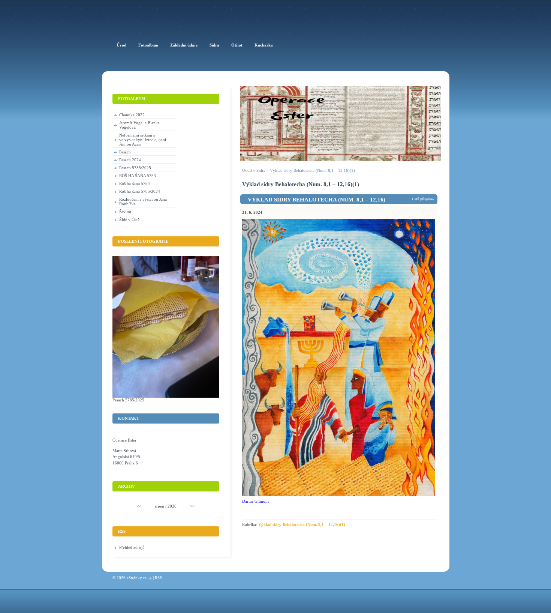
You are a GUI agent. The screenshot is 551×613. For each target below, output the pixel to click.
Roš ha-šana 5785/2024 (139, 191)
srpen (159, 506)
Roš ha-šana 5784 (134, 183)
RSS (158, 577)
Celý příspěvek (423, 199)
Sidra (260, 170)
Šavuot (125, 211)
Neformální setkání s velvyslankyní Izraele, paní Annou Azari (142, 139)
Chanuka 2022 (132, 115)
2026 (172, 506)
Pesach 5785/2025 (135, 167)
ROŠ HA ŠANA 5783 (137, 175)
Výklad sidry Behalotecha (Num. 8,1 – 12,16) (316, 200)
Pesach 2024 (130, 160)
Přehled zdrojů (132, 547)
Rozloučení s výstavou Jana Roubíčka (143, 201)
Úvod (247, 170)
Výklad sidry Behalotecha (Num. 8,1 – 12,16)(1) (301, 524)
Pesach (125, 152)
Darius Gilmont (255, 501)
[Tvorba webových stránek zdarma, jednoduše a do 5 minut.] (150, 578)
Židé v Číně (129, 219)
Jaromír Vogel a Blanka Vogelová (139, 124)
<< (139, 506)
